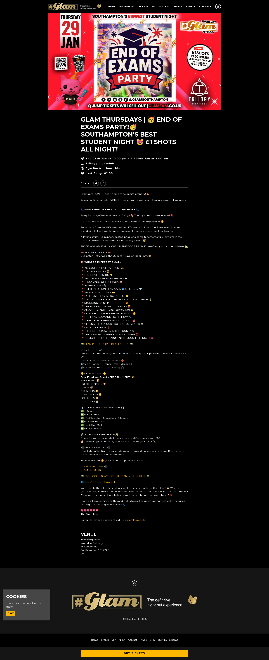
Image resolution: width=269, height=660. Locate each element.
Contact (205, 6)
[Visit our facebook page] (103, 183)
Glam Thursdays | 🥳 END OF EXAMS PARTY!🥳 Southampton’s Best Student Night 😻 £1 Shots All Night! (131, 134)
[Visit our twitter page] (96, 183)
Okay (11, 613)
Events (105, 640)
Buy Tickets (134, 653)
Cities (141, 6)
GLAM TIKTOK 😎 (91, 469)
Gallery (164, 6)
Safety (190, 6)
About (177, 6)
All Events (126, 6)
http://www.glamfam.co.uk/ (100, 481)
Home (112, 6)
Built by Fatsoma (168, 639)
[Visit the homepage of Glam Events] (74, 6)
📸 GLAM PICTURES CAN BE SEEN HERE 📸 (107, 344)
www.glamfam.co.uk (133, 519)
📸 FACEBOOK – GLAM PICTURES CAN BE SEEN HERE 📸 (115, 476)
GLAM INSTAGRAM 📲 (94, 466)
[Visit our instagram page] (218, 6)
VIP (153, 6)
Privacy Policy (147, 640)
